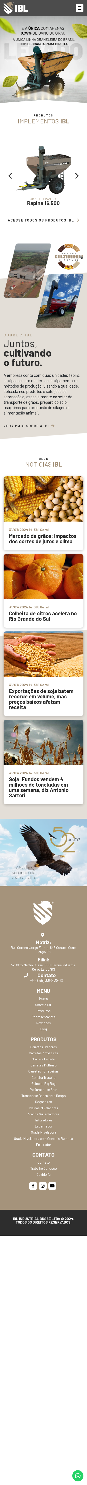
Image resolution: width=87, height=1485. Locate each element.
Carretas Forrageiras (43, 1071)
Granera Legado (43, 1059)
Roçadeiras (43, 1101)
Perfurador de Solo (43, 1089)
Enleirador (43, 1144)
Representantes (43, 1017)
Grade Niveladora (43, 1132)
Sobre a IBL (43, 1004)
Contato (43, 1162)
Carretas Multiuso (44, 1065)
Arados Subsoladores (43, 1114)
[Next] (76, 176)
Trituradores (43, 1120)
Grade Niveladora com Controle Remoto (43, 1138)
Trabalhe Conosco (43, 1168)
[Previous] (11, 176)
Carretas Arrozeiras (43, 1053)
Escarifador (43, 1126)
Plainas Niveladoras (43, 1108)
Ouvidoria (44, 1174)
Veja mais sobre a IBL (27, 425)
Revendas (43, 1023)
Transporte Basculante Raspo (43, 1095)
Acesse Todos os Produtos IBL (41, 220)
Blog (43, 1029)
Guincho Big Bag (43, 1083)
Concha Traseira (44, 1077)
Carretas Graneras (43, 1047)
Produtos (44, 1011)
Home (43, 998)
